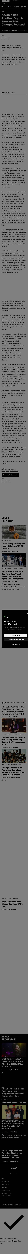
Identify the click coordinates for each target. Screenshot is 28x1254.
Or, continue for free (16, 644)
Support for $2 (15, 635)
